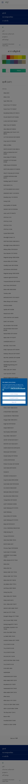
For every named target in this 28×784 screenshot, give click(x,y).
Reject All (14, 402)
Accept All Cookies (14, 398)
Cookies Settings (14, 394)
